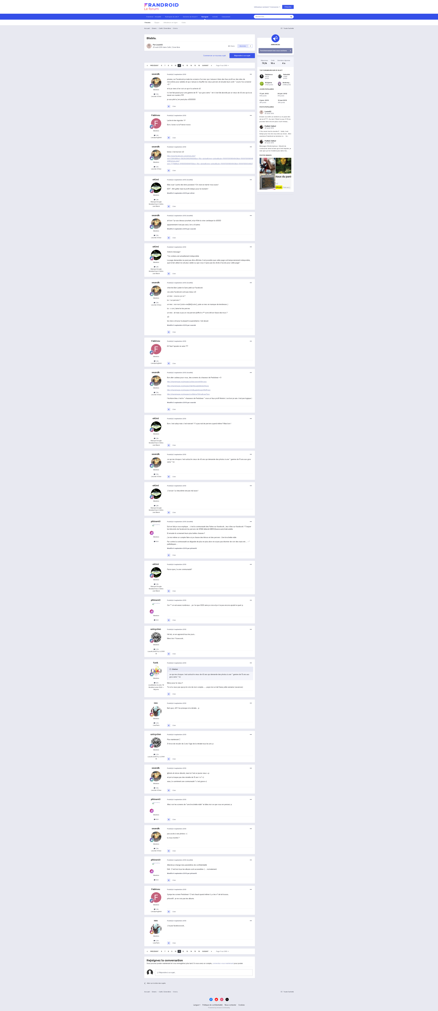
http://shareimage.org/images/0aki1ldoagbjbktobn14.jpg (188, 386)
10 (175, 65)
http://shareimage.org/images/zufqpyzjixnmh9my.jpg (186, 382)
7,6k (157, 94)
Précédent (154, 65)
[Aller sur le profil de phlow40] (156, 529)
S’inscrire (288, 7)
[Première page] (147, 65)
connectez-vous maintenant (222, 963)
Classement (226, 17)
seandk (156, 74)
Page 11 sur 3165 (222, 65)
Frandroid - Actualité (153, 17)
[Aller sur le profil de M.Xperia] (262, 84)
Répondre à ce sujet (242, 56)
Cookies (241, 1005)
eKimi (156, 179)
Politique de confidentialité (212, 1005)
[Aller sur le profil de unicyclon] (156, 637)
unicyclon (155, 629)
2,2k (157, 649)
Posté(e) (176, 74)
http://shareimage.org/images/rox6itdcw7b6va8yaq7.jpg (188, 394)
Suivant (205, 65)
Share (232, 46)
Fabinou (155, 115)
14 (191, 65)
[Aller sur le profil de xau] (156, 711)
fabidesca (269, 74)
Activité (215, 17)
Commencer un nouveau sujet (214, 56)
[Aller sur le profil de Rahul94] (280, 76)
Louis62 (159, 45)
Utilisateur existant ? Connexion (266, 7)
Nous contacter (230, 1005)
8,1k (156, 683)
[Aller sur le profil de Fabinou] (156, 123)
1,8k (157, 199)
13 (187, 65)
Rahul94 (286, 74)
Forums (147, 22)
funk (155, 663)
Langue (196, 1005)
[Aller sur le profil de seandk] (156, 82)
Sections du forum (190, 17)
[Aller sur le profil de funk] (156, 671)
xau (156, 703)
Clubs (184, 22)
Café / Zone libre (173, 47)
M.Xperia (268, 82)
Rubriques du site (171, 17)
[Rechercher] (291, 16)
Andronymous (288, 82)
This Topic (282, 16)
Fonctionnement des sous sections (273, 50)
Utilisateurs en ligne (170, 22)
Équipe (157, 22)
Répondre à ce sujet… (167, 972)
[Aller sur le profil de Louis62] (149, 46)
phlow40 (155, 521)
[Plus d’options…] (251, 74)
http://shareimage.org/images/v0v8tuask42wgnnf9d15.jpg (188, 390)
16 (199, 65)
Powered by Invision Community (219, 1007)
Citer (174, 106)
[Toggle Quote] (170, 669)
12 (183, 65)
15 (195, 65)
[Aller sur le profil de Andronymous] (279, 84)
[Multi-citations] (168, 106)
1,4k (157, 135)
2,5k (157, 723)
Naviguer (204, 17)
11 (179, 65)
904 (157, 541)
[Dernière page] (211, 65)
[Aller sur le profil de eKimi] (156, 188)
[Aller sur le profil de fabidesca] (261, 76)
